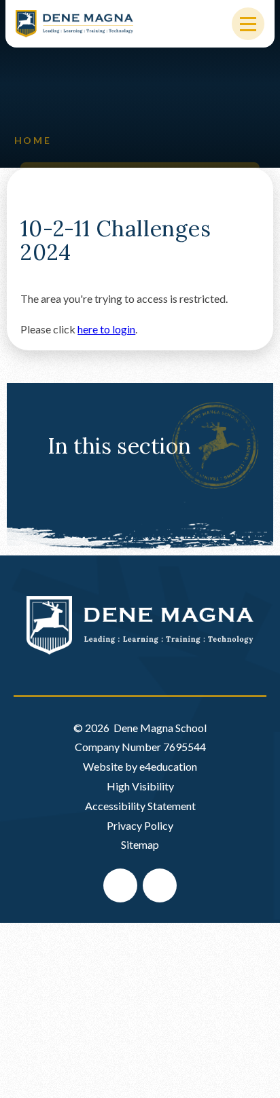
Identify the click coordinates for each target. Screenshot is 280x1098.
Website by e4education (140, 766)
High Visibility (140, 786)
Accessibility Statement (140, 805)
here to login (106, 329)
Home (33, 140)
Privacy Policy (140, 825)
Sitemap (140, 844)
